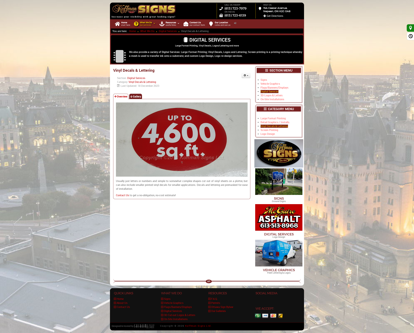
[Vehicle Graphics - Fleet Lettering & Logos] (278, 252)
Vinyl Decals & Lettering (142, 82)
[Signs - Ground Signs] (278, 181)
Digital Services (136, 78)
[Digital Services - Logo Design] (278, 217)
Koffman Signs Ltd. (198, 325)
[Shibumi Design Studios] (144, 326)
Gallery (137, 96)
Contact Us (122, 195)
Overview (122, 96)
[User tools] (246, 75)
